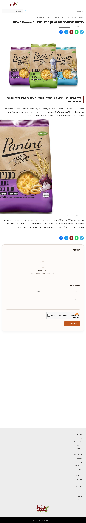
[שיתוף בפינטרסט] (71, 32)
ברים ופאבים (78, 462)
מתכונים (79, 448)
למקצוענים (79, 490)
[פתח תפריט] (82, 4)
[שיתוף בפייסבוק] (61, 32)
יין (81, 438)
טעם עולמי (79, 486)
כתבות (78, 17)
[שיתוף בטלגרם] (82, 32)
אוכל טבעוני (78, 466)
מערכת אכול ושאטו (64, 27)
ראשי (82, 17)
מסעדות (79, 445)
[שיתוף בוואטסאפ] (77, 32)
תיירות (80, 469)
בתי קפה (79, 459)
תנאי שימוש (79, 500)
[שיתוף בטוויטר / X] (66, 32)
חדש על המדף (71, 17)
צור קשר (79, 496)
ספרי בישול (79, 483)
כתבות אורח (78, 479)
